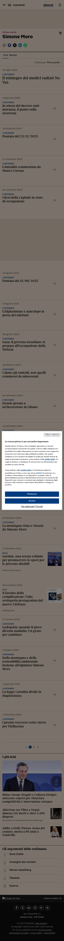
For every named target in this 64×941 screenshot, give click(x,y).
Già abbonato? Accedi (32, 506)
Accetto (32, 501)
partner (39, 473)
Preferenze (32, 494)
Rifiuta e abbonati (52, 435)
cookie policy (49, 459)
